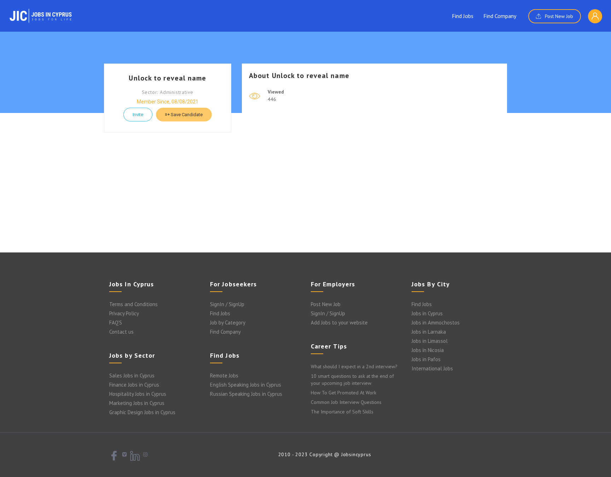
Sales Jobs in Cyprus (132, 375)
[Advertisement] (305, 196)
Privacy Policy (124, 313)
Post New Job (558, 16)
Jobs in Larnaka (429, 331)
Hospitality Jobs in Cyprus (137, 393)
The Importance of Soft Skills (342, 412)
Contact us (121, 331)
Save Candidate (186, 114)
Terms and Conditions (133, 304)
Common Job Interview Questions (346, 402)
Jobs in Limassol (430, 341)
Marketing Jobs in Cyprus (136, 403)
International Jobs (432, 368)
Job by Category (227, 322)
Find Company (499, 15)
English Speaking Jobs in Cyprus (245, 384)
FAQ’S (115, 322)
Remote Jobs (224, 375)
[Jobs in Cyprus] (40, 15)
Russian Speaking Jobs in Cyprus (246, 393)
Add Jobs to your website (339, 322)
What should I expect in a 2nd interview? (354, 366)
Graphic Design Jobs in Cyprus (142, 412)
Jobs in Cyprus (427, 313)
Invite (138, 114)
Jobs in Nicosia (428, 350)
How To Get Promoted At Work (343, 392)
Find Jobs (462, 15)
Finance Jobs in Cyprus (134, 384)
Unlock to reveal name (167, 78)
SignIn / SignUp (227, 304)
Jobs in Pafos (426, 359)
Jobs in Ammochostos (436, 322)
